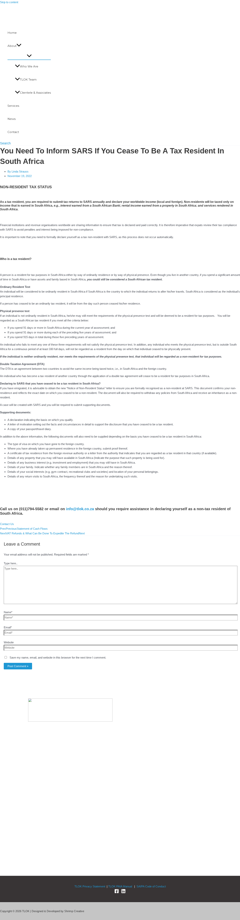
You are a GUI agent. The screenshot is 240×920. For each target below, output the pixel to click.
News (12, 119)
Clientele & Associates (35, 92)
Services (13, 106)
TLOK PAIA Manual (120, 886)
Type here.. (10, 563)
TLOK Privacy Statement (89, 886)
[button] (18, 45)
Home (12, 32)
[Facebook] (116, 892)
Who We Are (29, 66)
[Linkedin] (123, 892)
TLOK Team (28, 79)
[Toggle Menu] (29, 56)
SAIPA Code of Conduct (151, 886)
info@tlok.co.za (80, 509)
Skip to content (9, 2)
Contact (13, 132)
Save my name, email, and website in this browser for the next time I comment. (58, 657)
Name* (8, 612)
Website (9, 642)
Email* (8, 627)
